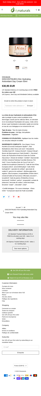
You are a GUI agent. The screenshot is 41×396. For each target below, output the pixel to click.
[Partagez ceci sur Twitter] (4, 197)
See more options (20, 248)
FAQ (3, 301)
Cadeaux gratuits (7, 312)
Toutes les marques (8, 310)
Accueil (18, 207)
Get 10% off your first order (10, 315)
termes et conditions (8, 330)
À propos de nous (7, 286)
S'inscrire (20, 352)
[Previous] (14, 60)
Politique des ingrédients (9, 299)
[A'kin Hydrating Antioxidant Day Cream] (20, 39)
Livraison (5, 290)
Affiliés (4, 328)
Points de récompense (9, 317)
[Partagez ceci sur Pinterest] (14, 197)
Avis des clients (7, 297)
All (24, 207)
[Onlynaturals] (20, 9)
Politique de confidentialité (10, 333)
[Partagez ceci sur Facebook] (9, 197)
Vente (4, 319)
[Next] (26, 60)
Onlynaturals (6, 77)
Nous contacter (7, 288)
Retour (4, 294)
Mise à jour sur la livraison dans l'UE (13, 292)
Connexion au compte (9, 308)
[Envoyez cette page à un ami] (18, 197)
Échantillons (6, 321)
